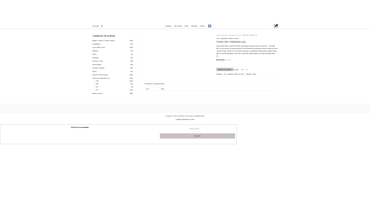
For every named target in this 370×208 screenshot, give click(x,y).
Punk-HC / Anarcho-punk (100, 74)
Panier (186, 26)
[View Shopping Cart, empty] (276, 26)
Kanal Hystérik (96, 64)
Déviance (95, 51)
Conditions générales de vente (185, 119)
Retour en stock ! (97, 93)
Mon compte (178, 26)
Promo (94, 71)
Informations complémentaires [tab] (155, 83)
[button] (102, 26)
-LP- (97, 90)
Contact (202, 26)
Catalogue (168, 26)
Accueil (218, 35)
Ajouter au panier (224, 69)
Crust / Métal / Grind (98, 47)
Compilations (96, 44)
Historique (194, 26)
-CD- (97, 81)
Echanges (95, 57)
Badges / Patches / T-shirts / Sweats (103, 40)
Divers (94, 54)
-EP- (97, 84)
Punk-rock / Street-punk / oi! (101, 78)
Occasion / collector (98, 68)
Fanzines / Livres (97, 61)
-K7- (97, 87)
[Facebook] (209, 26)
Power (254, 74)
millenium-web (200, 116)
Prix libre (235, 69)
